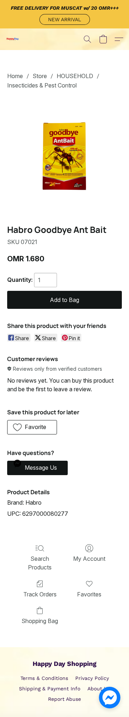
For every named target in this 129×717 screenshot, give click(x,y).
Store (40, 76)
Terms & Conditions (44, 678)
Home (15, 76)
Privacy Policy (92, 678)
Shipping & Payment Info (49, 688)
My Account (89, 558)
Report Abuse (64, 699)
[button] (64, 19)
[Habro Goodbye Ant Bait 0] (64, 155)
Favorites (89, 594)
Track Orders (40, 594)
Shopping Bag (40, 620)
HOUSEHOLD (75, 76)
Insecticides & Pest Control (42, 85)
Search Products (40, 563)
